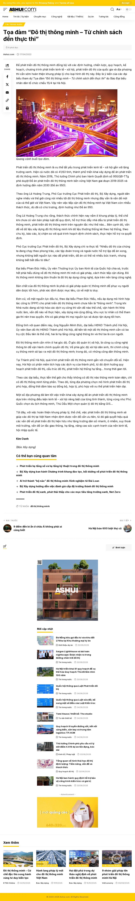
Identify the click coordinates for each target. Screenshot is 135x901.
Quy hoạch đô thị (66, 771)
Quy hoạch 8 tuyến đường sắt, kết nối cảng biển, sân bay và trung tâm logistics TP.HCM (76, 729)
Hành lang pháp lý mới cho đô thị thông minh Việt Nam (49, 874)
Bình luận (120, 547)
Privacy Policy (46, 3)
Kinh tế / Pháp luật (66, 754)
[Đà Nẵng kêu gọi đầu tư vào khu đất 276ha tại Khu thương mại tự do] (45, 640)
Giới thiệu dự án (65, 645)
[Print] (7, 108)
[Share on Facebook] (7, 77)
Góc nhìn (9, 866)
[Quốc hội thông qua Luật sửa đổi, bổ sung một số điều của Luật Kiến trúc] (45, 702)
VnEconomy (107, 883)
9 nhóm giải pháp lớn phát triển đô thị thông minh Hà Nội (116, 874)
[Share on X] (7, 84)
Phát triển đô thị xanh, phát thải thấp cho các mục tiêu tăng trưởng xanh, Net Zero (70, 491)
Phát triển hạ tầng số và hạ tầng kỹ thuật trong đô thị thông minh (59, 466)
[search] (112, 9)
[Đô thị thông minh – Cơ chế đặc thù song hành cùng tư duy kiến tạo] (18, 858)
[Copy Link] (7, 100)
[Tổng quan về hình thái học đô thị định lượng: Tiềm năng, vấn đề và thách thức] (45, 764)
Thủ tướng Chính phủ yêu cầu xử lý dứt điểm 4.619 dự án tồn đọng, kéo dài (75, 746)
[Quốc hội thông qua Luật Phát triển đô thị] (45, 689)
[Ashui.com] (23, 9)
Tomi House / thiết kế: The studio (74, 713)
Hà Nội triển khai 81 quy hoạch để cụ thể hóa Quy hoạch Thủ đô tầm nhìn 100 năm (75, 671)
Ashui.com (8, 54)
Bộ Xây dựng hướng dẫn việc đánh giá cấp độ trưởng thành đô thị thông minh (66, 486)
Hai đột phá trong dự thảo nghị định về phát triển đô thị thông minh (83, 874)
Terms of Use (66, 3)
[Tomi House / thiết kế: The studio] (45, 716)
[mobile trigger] (6, 9)
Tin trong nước (14, 24)
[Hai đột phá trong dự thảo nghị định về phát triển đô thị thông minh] (84, 858)
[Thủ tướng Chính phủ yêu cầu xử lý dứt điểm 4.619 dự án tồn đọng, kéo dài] (45, 746)
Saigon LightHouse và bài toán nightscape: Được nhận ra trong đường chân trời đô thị (73, 654)
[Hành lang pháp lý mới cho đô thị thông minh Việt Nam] (51, 858)
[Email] (7, 92)
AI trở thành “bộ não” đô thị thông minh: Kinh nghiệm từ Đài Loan (59, 480)
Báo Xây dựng (42, 883)
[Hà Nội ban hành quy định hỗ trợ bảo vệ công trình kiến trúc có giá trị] (45, 781)
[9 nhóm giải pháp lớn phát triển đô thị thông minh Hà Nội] (117, 858)
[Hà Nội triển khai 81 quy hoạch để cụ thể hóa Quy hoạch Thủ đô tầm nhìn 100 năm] (45, 671)
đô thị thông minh (40, 506)
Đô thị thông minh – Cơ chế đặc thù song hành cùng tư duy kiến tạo (17, 874)
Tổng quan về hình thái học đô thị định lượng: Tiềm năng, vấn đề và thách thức (74, 764)
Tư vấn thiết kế (65, 718)
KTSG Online (9, 883)
